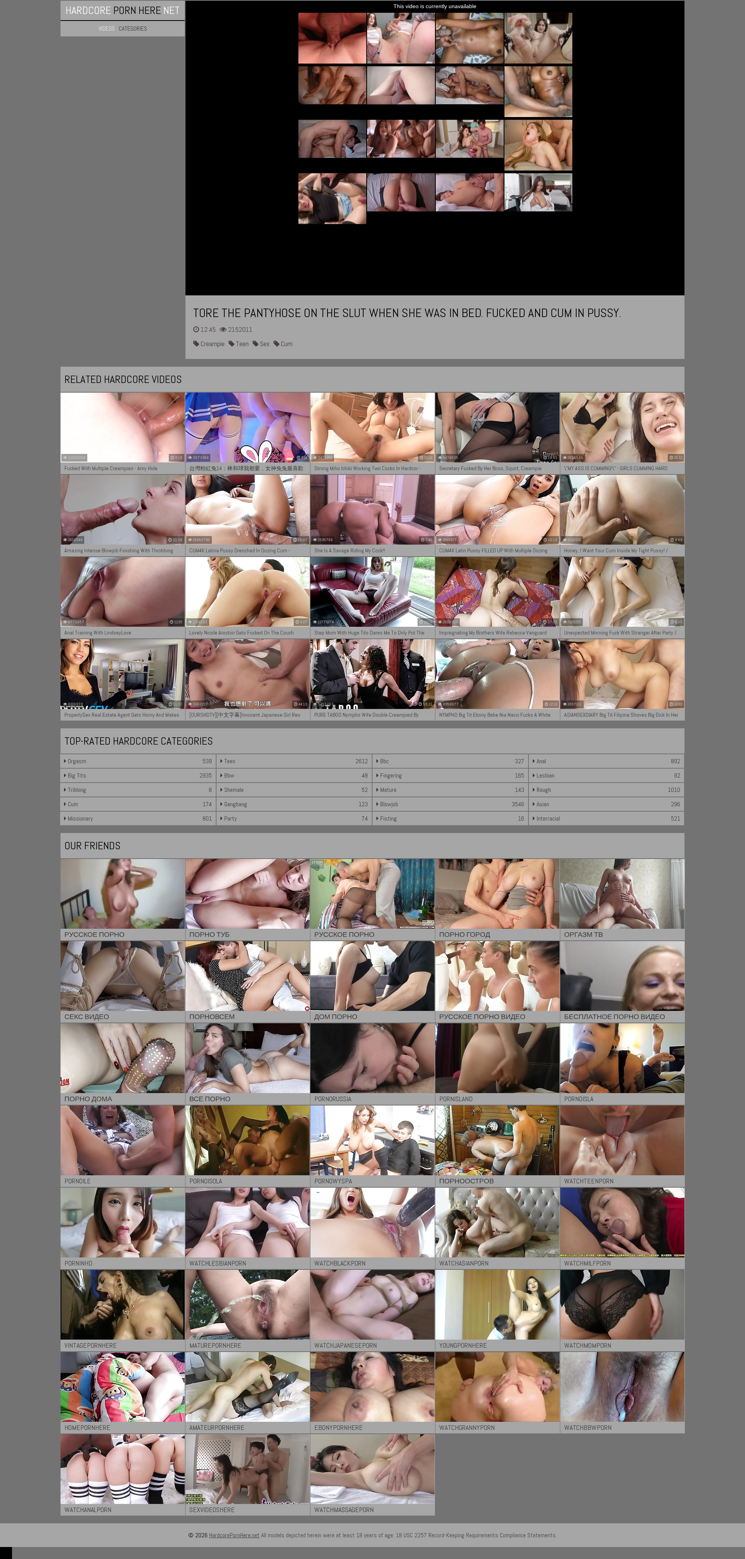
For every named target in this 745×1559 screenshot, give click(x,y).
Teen (241, 343)
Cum (286, 343)
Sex (264, 343)
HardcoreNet (123, 10)
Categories (133, 29)
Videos (107, 29)
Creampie (212, 343)
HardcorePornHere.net (234, 1535)
